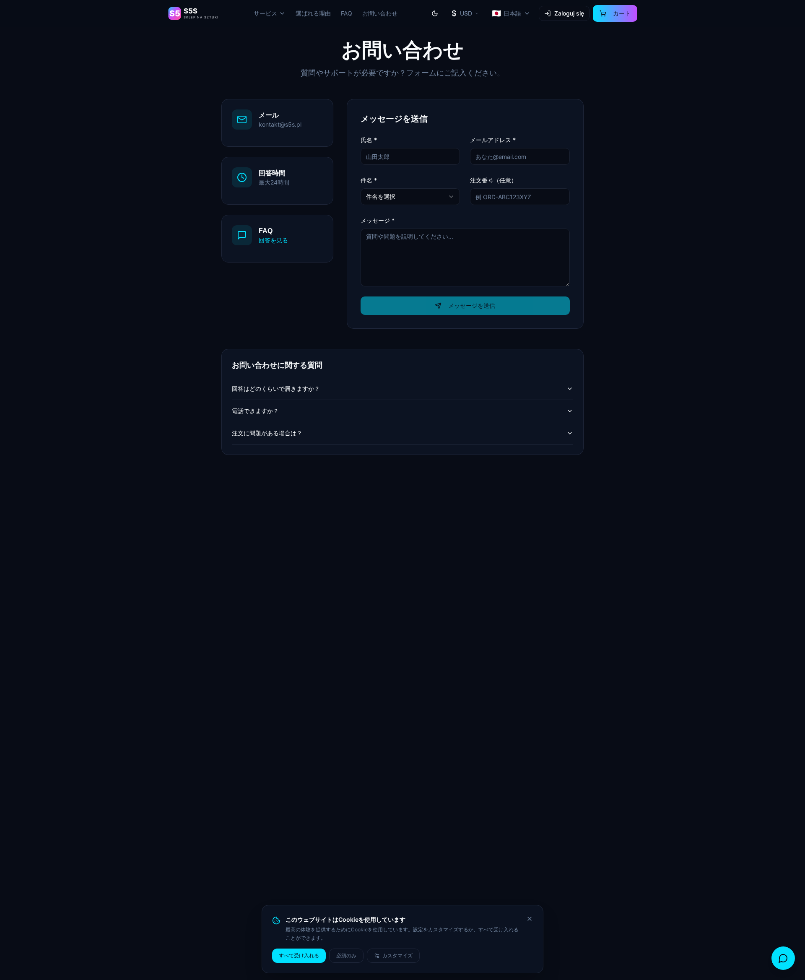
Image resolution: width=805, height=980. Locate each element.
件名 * (369, 180)
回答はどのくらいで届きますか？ (276, 389)
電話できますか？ (255, 411)
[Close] (529, 918)
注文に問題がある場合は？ (267, 433)
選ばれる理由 (313, 13)
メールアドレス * (493, 139)
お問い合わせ (379, 13)
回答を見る (273, 240)
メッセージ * (378, 220)
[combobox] (410, 196)
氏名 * (369, 139)
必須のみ (346, 955)
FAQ (346, 13)
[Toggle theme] (434, 13)
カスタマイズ (397, 955)
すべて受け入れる (299, 955)
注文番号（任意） (493, 180)
